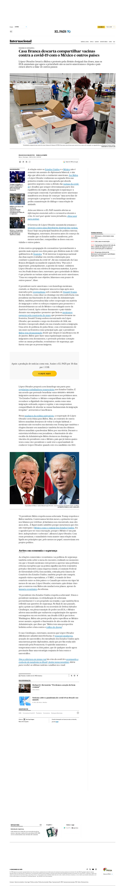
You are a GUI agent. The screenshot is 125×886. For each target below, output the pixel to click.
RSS (76, 882)
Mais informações (23, 721)
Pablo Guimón (41, 155)
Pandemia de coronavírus (26, 48)
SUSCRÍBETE (101, 27)
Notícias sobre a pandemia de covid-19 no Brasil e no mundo (55, 699)
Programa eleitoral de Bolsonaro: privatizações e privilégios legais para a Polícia (103, 254)
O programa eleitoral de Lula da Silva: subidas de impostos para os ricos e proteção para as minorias (103, 246)
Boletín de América (17, 829)
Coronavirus (46, 713)
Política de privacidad (43, 882)
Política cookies (34, 882)
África (92, 41)
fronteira (37, 254)
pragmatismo (39, 292)
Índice (79, 882)
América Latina (85, 41)
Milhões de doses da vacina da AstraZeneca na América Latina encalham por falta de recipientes (17, 210)
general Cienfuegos (64, 636)
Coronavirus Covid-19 (29, 713)
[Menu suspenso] (11, 31)
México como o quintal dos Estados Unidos (54, 527)
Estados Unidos (52, 169)
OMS (20, 713)
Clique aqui (44, 374)
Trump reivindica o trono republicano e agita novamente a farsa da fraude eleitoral (16, 187)
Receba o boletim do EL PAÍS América (31, 675)
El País (34, 702)
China (110, 41)
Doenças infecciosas (56, 713)
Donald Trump (70, 292)
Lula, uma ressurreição (102, 241)
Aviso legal (27, 882)
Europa (97, 41)
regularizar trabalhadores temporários (36, 389)
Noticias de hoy (84, 882)
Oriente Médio (103, 41)
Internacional (21, 41)
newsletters (15, 825)
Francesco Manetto (27, 155)
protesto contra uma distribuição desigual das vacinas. (53, 227)
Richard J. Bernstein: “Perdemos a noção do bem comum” (53, 686)
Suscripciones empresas (69, 882)
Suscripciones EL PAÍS (57, 882)
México (66, 169)
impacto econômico (28, 589)
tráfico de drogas (54, 627)
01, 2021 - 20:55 (35, 157)
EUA (114, 41)
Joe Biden (73, 175)
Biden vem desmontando (30, 333)
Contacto (12, 882)
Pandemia (39, 713)
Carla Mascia (35, 689)
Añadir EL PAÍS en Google (72, 162)
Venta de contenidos (19, 882)
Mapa (50, 882)
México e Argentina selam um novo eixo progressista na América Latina (16, 232)
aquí (57, 721)
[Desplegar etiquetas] (78, 713)
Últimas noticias (96, 232)
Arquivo (49, 825)
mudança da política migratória (39, 415)
